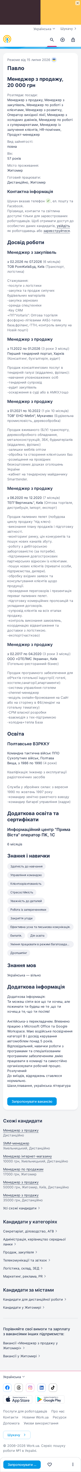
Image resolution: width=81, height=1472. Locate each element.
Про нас (58, 1411)
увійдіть (63, 226)
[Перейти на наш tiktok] (53, 1388)
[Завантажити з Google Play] (49, 1399)
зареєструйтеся (56, 231)
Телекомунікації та (25, 1260)
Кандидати (33, 1299)
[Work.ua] (7, 39)
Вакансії (20, 1356)
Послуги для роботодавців (25, 1411)
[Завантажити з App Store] (17, 1399)
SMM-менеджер (16, 1143)
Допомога (11, 1423)
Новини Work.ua (35, 1417)
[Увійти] (73, 40)
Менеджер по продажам (23, 1169)
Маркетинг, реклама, (23, 1276)
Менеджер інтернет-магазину (27, 1156)
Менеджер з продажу (21, 1130)
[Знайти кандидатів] (52, 40)
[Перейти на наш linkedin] (41, 1388)
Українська (12, 1377)
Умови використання (41, 1423)
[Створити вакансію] (62, 40)
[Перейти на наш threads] (19, 1388)
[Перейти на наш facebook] (7, 1388)
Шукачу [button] (13, 1435)
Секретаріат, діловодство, (28, 1231)
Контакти (10, 1417)
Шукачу (66, 29)
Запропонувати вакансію (24, 1465)
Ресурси (59, 1417)
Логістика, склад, (21, 1268)
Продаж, (18, 1252)
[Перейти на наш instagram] (30, 1388)
